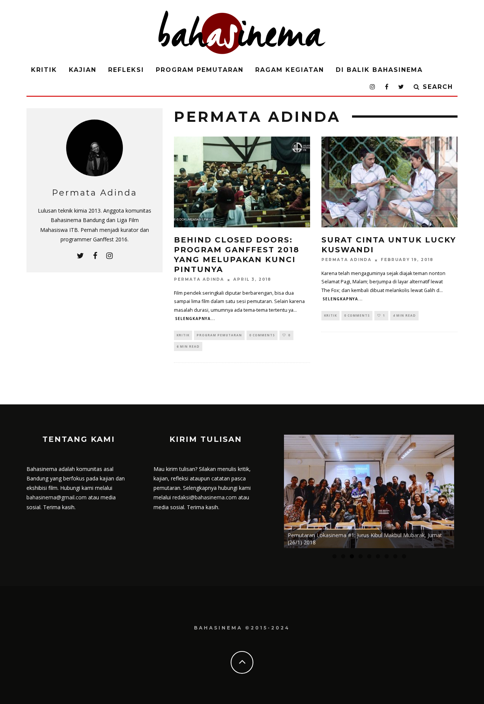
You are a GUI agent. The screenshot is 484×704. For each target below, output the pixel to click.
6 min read (188, 346)
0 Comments (262, 335)
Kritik (44, 69)
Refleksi (126, 69)
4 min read (404, 315)
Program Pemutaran (200, 69)
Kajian (82, 69)
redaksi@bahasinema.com (204, 497)
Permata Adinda (199, 279)
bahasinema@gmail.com (56, 497)
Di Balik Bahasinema (379, 69)
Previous (270, 489)
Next (467, 489)
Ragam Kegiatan (289, 69)
